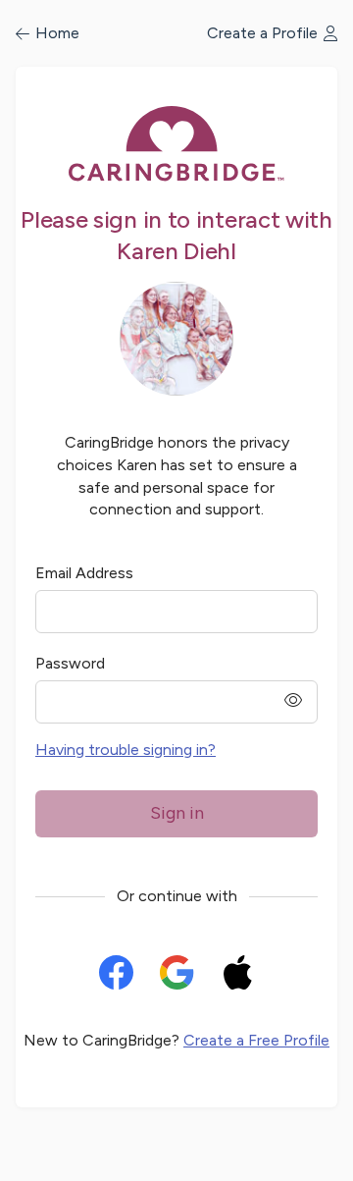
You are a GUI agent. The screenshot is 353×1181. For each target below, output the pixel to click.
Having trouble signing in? (125, 749)
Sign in (177, 813)
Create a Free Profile (256, 1040)
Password (70, 663)
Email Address (84, 573)
